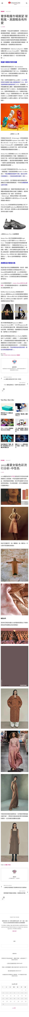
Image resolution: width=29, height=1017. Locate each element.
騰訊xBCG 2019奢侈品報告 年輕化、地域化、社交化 (21, 445)
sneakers (13, 355)
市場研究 (18, 355)
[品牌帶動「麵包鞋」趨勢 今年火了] (21, 407)
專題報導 (2, 11)
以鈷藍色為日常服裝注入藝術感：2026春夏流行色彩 (14, 974)
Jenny (3, 26)
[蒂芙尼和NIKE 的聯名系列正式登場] (7, 407)
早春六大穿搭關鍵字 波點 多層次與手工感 (11, 967)
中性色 (13, 476)
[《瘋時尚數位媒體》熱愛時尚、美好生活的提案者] (14, 3)
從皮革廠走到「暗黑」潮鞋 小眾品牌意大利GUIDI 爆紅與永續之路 (7, 445)
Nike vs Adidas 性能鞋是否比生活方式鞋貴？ (7, 429)
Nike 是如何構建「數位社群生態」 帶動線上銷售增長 (21, 430)
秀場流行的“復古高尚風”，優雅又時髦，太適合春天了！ (14, 958)
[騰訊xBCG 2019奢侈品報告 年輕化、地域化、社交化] (21, 438)
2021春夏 (5, 864)
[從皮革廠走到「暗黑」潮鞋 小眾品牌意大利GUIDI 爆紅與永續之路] (7, 438)
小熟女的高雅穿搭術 (11, 963)
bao (3, 472)
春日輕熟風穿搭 (11, 971)
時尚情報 (2, 460)
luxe (4, 353)
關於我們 (14, 931)
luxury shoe (7, 355)
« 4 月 (14, 1008)
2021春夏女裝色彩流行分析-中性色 (14, 466)
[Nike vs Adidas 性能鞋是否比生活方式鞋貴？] (7, 422)
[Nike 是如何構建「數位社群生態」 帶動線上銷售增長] (21, 422)
